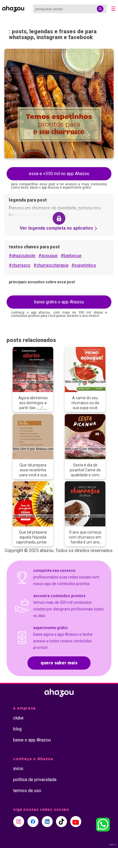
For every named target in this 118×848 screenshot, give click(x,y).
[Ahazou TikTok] (61, 821)
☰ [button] (113, 9)
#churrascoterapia (50, 265)
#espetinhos (83, 265)
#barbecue (71, 255)
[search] (100, 9)
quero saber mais (59, 662)
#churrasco (19, 265)
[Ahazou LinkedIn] (47, 821)
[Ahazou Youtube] (75, 821)
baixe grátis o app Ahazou (59, 302)
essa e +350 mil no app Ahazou (59, 173)
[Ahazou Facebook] (32, 821)
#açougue (48, 255)
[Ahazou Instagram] (18, 821)
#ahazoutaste (22, 255)
